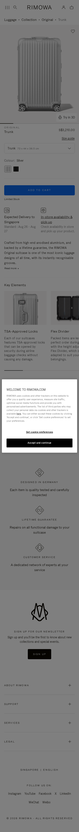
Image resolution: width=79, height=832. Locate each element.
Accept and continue (39, 442)
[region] (39, 416)
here (18, 413)
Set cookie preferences (39, 432)
